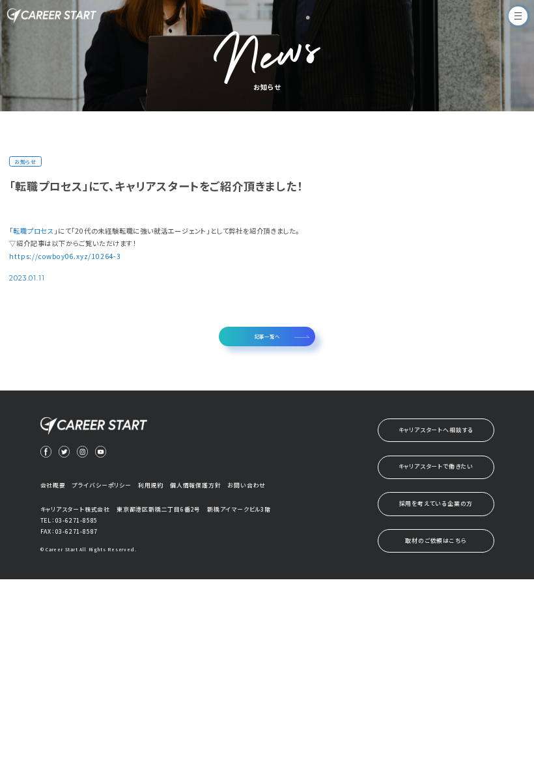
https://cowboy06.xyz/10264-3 (64, 256)
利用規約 (150, 485)
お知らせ (25, 161)
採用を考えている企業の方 (436, 503)
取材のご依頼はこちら (435, 540)
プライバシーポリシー (102, 485)
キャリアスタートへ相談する (436, 430)
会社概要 (53, 485)
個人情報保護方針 (195, 485)
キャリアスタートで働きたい (436, 466)
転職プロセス (33, 231)
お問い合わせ (246, 485)
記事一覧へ (267, 336)
